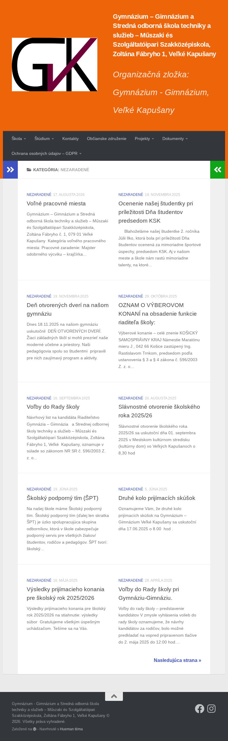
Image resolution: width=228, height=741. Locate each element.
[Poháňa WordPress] (35, 729)
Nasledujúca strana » (177, 660)
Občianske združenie (106, 138)
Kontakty (70, 138)
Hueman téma (71, 729)
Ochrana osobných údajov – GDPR (44, 153)
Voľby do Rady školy (53, 406)
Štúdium (42, 138)
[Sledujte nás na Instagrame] (211, 708)
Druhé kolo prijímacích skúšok (156, 498)
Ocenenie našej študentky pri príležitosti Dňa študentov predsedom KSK (155, 212)
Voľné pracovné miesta (56, 203)
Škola (17, 138)
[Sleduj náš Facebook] (199, 708)
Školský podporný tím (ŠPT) (62, 498)
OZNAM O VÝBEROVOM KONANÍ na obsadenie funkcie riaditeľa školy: (157, 313)
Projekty (142, 138)
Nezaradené (39, 195)
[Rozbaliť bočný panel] (10, 170)
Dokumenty (173, 138)
